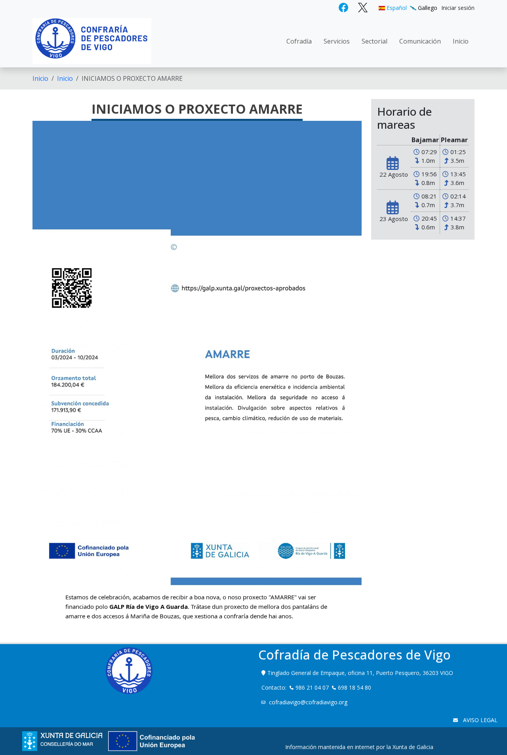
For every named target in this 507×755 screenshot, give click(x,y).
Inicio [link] (461, 41)
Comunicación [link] (420, 41)
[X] (363, 7)
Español (396, 7)
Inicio (40, 78)
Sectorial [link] (374, 41)
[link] (148, 606)
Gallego (426, 7)
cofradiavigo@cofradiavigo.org (309, 702)
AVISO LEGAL (479, 720)
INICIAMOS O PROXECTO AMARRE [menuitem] (132, 78)
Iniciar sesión (458, 7)
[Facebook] (344, 7)
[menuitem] (458, 8)
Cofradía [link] (299, 41)
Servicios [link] (337, 41)
